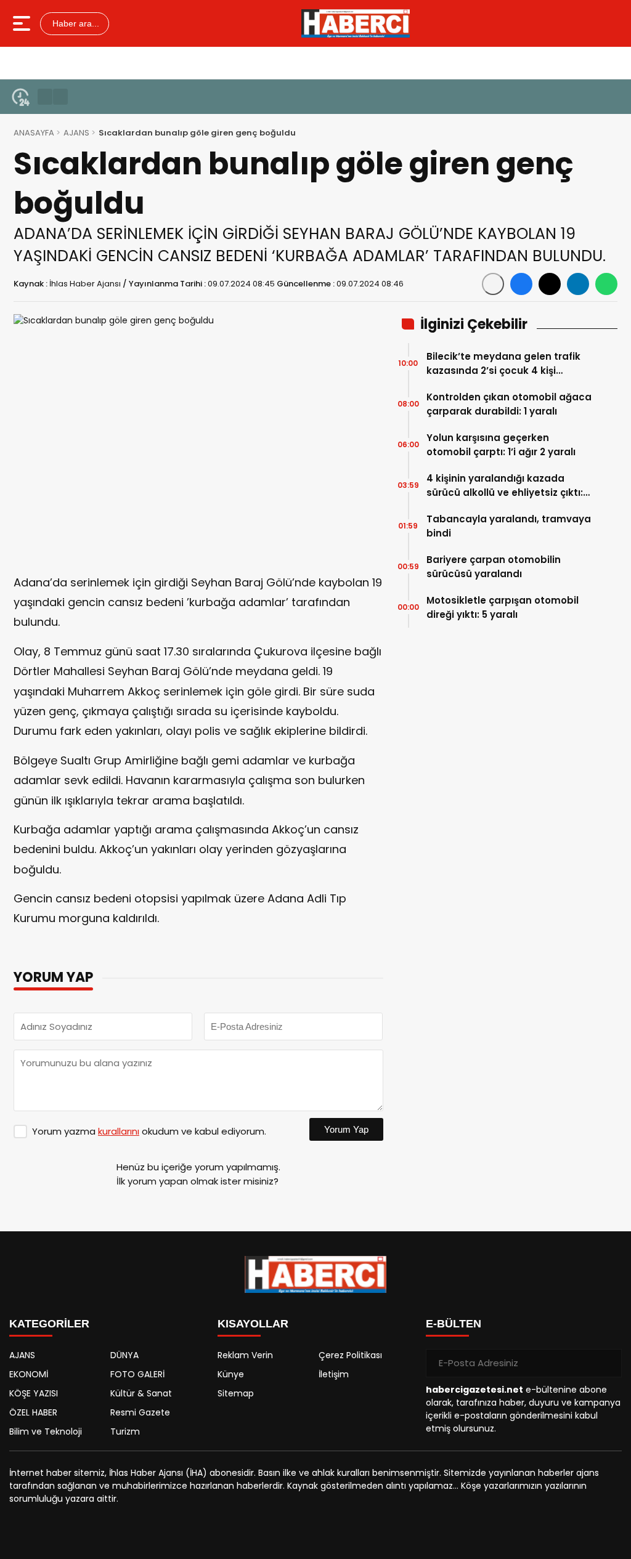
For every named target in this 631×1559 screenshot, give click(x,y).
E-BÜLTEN (453, 1324)
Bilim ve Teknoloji (45, 1431)
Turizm (125, 1431)
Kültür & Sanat (141, 1393)
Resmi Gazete (140, 1412)
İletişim (334, 1374)
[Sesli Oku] (493, 284)
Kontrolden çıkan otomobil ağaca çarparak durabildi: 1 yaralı (509, 404)
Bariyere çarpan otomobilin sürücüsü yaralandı (493, 566)
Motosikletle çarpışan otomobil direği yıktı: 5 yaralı (502, 607)
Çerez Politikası (350, 1355)
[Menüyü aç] (23, 23)
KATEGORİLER (49, 1324)
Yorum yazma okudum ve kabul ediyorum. (149, 1131)
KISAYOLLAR (253, 1324)
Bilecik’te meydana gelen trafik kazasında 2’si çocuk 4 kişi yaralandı (503, 364)
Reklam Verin (245, 1355)
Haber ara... (74, 23)
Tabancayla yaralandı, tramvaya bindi (508, 526)
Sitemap (236, 1393)
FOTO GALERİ (137, 1374)
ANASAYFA (34, 133)
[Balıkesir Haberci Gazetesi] (355, 23)
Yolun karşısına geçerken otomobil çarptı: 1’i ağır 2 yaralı (501, 444)
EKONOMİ (28, 1374)
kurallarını (118, 1131)
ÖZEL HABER (33, 1412)
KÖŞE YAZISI (33, 1393)
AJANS (76, 133)
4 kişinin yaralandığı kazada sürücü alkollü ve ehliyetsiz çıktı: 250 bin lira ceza (504, 486)
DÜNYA (124, 1355)
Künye (231, 1374)
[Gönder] (607, 1363)
